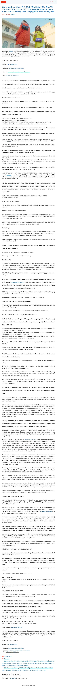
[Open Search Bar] (50, 2)
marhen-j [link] (9, 141)
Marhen (6, 659)
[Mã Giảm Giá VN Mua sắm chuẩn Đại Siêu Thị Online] (3, 2)
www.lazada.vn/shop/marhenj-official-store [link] (19, 72)
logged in (13, 678)
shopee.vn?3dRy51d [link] (16, 627)
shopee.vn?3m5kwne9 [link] (46, 511)
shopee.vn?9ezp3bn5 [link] (30, 439)
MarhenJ (11, 51)
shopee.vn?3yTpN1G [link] (17, 282)
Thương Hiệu (8, 656)
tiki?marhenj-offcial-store (12, 75)
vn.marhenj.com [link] (12, 64)
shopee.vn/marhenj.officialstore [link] (16, 68)
